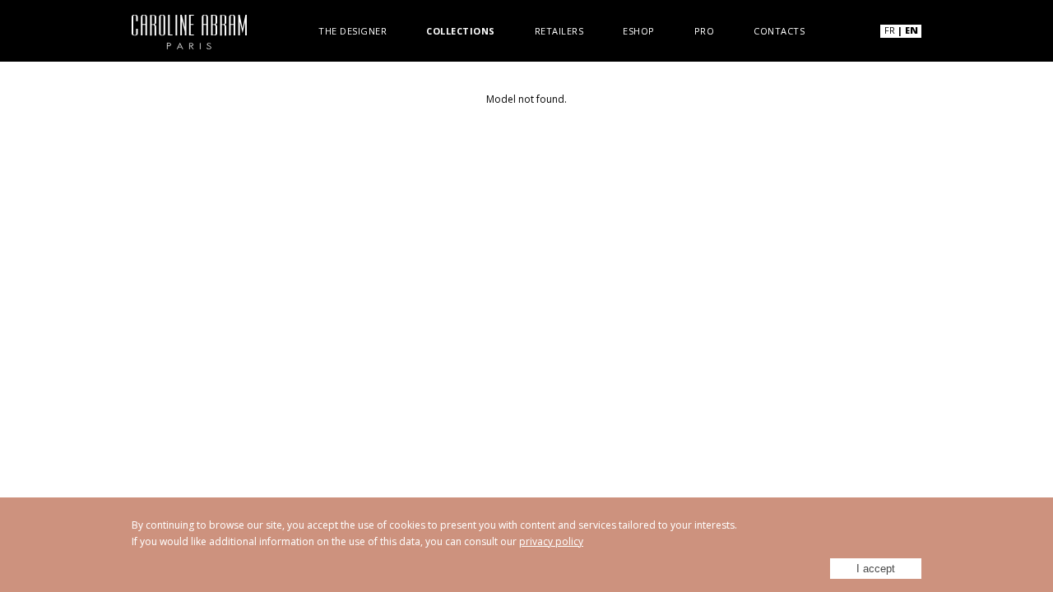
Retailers (559, 30)
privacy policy (551, 541)
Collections (460, 30)
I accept (875, 568)
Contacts (779, 30)
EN (911, 30)
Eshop (639, 30)
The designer (352, 30)
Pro (704, 30)
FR (889, 30)
